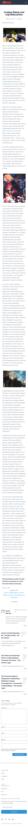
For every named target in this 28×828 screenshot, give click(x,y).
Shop (2, 779)
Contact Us (4, 788)
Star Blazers (14, 597)
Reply (25, 625)
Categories (4, 776)
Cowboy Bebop (13, 592)
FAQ (2, 791)
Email (3, 733)
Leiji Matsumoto (19, 595)
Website (3, 739)
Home (3, 773)
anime (6, 592)
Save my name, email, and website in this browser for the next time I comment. (13, 749)
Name (3, 727)
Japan (12, 595)
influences (6, 595)
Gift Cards (4, 794)
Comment (4, 708)
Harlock (21, 592)
